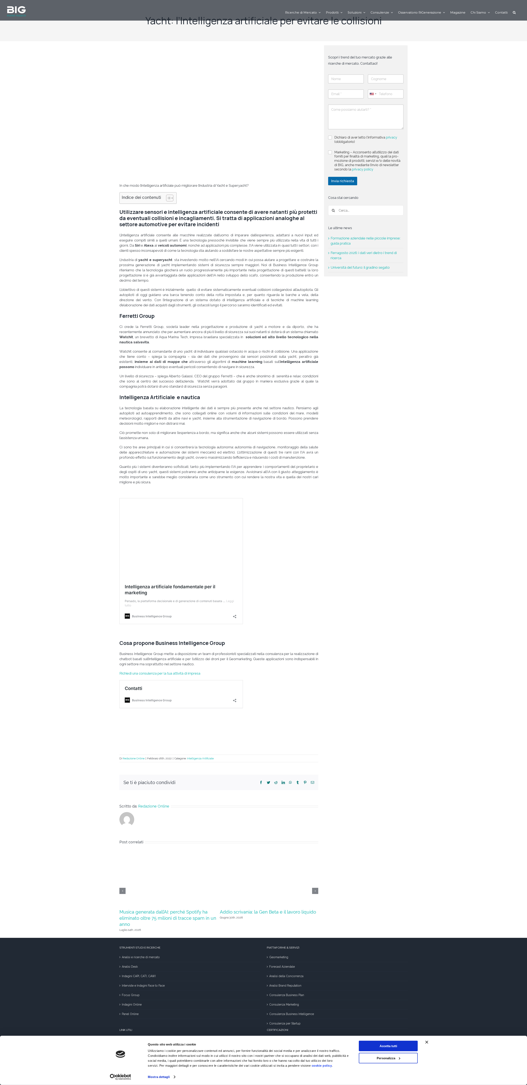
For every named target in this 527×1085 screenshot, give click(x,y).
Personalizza (386, 1058)
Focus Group (131, 995)
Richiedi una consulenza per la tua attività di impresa (160, 673)
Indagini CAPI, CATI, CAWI (139, 976)
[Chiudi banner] (426, 1042)
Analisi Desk (130, 966)
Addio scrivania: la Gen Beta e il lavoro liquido (268, 912)
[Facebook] (261, 782)
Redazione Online (134, 758)
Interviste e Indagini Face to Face (143, 985)
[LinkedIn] (283, 782)
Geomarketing (278, 957)
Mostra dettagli (159, 1077)
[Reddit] (275, 782)
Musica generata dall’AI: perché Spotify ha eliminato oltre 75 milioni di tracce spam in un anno (167, 918)
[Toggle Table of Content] (167, 198)
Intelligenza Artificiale (200, 758)
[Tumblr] (297, 782)
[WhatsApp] (290, 782)
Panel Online (130, 1014)
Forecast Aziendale (282, 966)
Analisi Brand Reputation (285, 985)
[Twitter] (268, 782)
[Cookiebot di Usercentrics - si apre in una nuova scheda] (121, 1077)
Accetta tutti (388, 1046)
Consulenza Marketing (284, 1004)
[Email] (312, 782)
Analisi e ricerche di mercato (141, 957)
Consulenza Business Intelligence (291, 1014)
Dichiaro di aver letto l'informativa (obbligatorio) (365, 139)
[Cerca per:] (365, 210)
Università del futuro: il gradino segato (360, 267)
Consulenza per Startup (285, 1023)
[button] (514, 12)
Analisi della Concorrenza (286, 976)
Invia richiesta (342, 181)
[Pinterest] (305, 782)
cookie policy (322, 1065)
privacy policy (362, 169)
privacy (391, 137)
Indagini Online (132, 1004)
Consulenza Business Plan (286, 995)
